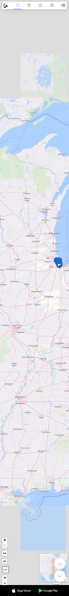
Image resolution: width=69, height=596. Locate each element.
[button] (59, 265)
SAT (6, 569)
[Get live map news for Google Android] (48, 591)
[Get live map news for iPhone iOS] (21, 591)
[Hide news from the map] (4, 561)
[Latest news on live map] (7, 5)
